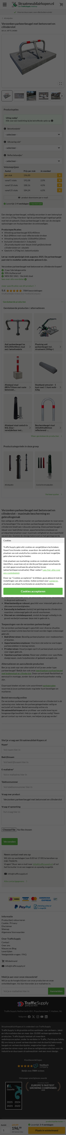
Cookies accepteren (33, 591)
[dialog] (33, 567)
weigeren (53, 580)
